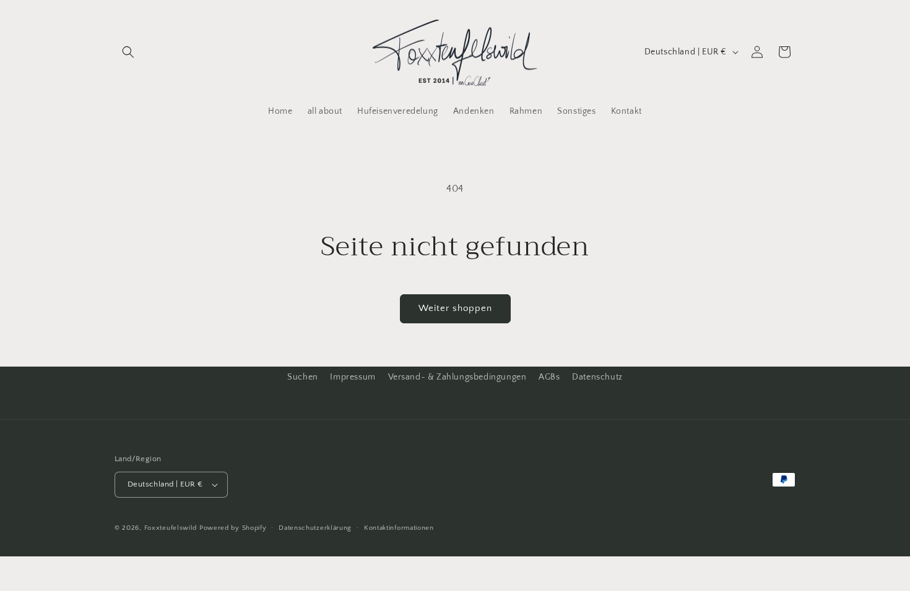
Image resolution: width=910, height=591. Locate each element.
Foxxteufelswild (170, 528)
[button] (128, 52)
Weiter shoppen (455, 308)
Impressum (352, 377)
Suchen (302, 377)
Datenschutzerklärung (315, 528)
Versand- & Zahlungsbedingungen (457, 377)
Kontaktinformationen (399, 528)
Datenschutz (597, 377)
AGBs (549, 377)
